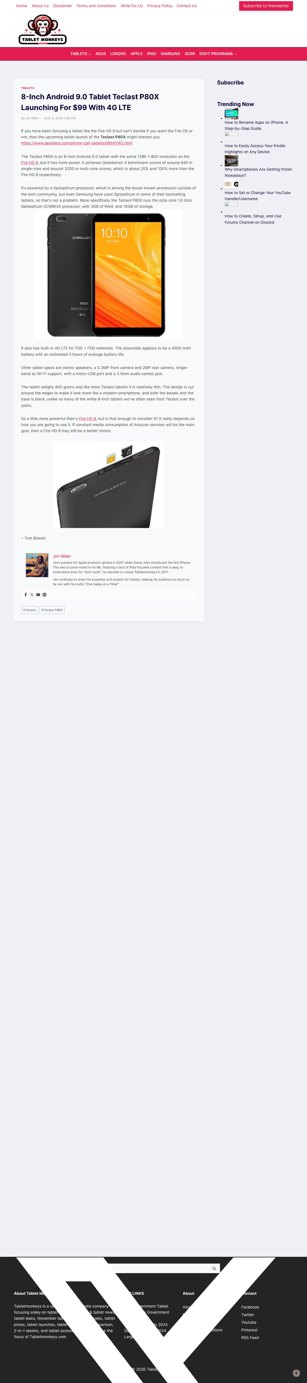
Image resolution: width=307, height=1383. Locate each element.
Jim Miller (32, 118)
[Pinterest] (44, 595)
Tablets (27, 88)
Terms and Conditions (96, 6)
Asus (101, 53)
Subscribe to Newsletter (266, 5)
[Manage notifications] (296, 1373)
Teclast (29, 610)
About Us (40, 6)
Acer (190, 53)
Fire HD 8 (29, 162)
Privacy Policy (159, 6)
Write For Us (132, 6)
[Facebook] (26, 595)
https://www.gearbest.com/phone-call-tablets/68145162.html (76, 143)
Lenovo (118, 53)
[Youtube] (38, 595)
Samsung (170, 53)
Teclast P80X (52, 610)
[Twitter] (32, 595)
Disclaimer (62, 6)
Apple (137, 53)
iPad (151, 53)
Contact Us (187, 6)
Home (21, 6)
